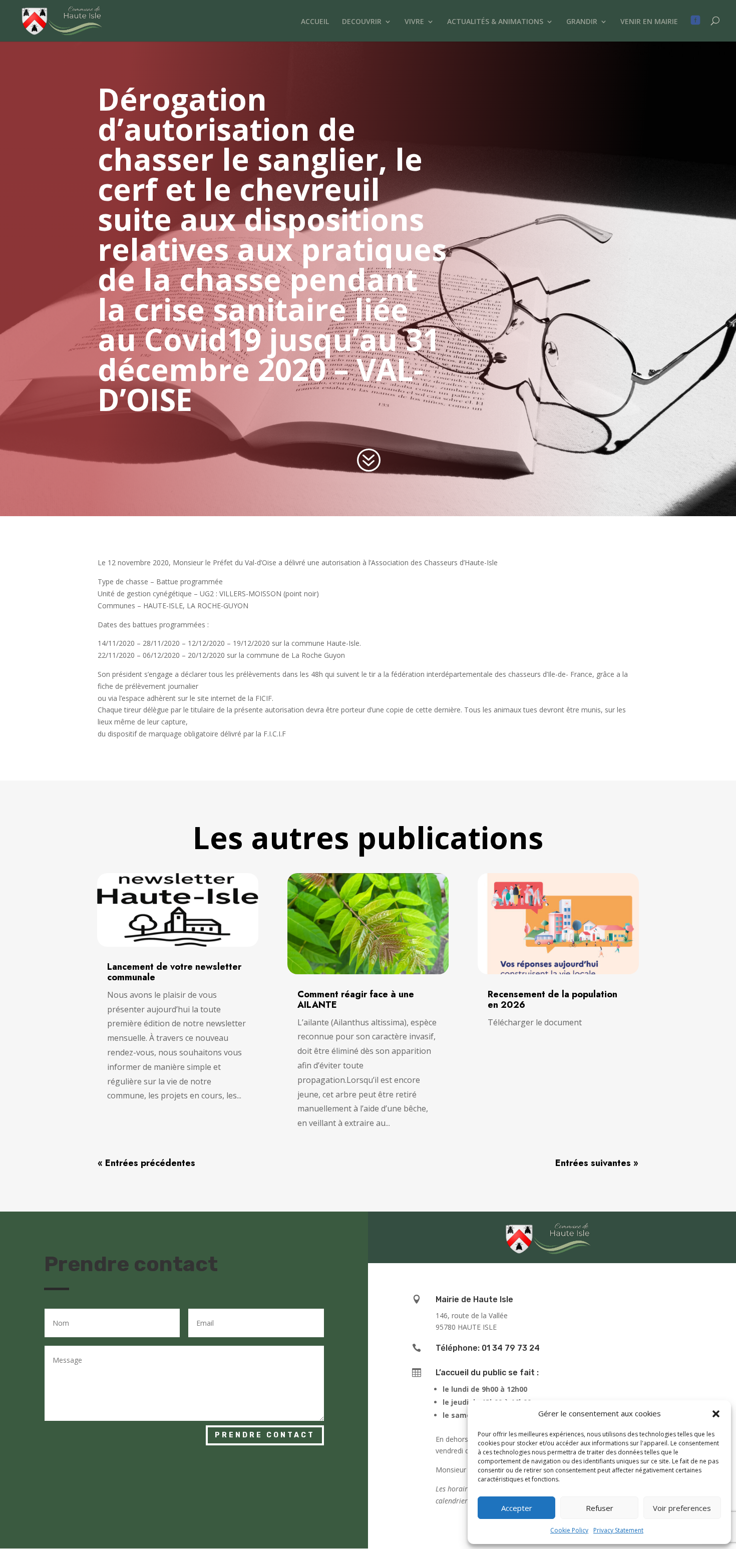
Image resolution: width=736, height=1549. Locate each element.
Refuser (599, 1508)
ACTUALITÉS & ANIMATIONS (495, 22)
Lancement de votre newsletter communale (174, 972)
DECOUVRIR (362, 22)
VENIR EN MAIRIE (649, 22)
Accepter (516, 1508)
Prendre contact (265, 1435)
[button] (716, 1414)
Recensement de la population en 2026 (552, 999)
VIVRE (414, 22)
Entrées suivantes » (596, 1163)
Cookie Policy (569, 1530)
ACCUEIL (315, 22)
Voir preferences (682, 1508)
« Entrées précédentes (146, 1163)
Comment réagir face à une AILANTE (355, 999)
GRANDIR (581, 22)
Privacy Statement (618, 1530)
